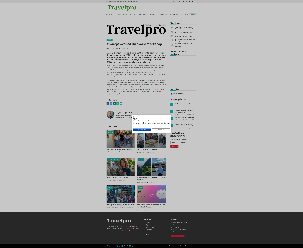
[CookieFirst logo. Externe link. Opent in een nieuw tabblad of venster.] (133, 117)
